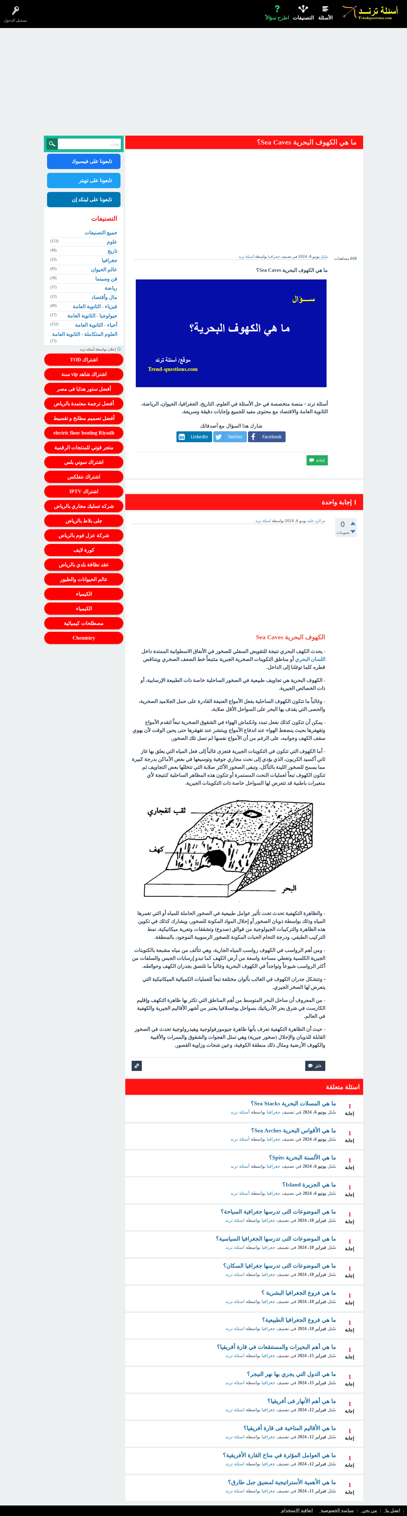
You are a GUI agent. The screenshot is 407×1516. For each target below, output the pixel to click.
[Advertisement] (203, 83)
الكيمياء (84, 594)
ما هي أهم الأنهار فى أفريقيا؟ (301, 1401)
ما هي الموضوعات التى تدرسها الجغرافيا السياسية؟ (276, 1239)
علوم (112, 241)
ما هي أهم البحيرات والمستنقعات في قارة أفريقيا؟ (276, 1347)
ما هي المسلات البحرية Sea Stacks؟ (293, 1103)
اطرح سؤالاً (277, 17)
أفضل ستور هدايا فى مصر (84, 389)
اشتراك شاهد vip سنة (84, 374)
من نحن (369, 1511)
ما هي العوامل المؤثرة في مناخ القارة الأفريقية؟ (279, 1455)
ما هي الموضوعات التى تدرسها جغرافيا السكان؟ (279, 1266)
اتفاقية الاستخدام (297, 1511)
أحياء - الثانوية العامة (96, 325)
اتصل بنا (392, 1511)
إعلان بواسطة (98, 349)
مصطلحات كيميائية (84, 623)
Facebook (271, 436)
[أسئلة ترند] (370, 12)
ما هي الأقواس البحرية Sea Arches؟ (293, 1130)
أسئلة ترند (240, 1112)
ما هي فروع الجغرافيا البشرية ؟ (298, 1293)
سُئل (324, 256)
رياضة (111, 288)
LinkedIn (199, 436)
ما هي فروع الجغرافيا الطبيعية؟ (299, 1320)
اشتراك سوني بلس (83, 462)
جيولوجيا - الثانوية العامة (92, 315)
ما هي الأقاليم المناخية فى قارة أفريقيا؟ (290, 1428)
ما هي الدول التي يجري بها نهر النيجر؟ (291, 1374)
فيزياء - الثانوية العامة (95, 306)
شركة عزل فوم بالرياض (84, 535)
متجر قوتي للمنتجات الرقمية (84, 447)
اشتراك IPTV (83, 491)
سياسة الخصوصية (337, 1511)
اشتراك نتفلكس (83, 476)
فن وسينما (106, 278)
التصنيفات (303, 17)
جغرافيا (274, 256)
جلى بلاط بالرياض (84, 520)
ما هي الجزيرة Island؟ (309, 1184)
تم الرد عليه (316, 521)
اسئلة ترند (235, 1220)
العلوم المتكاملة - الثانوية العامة (84, 334)
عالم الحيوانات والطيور (84, 579)
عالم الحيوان (104, 269)
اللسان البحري (310, 659)
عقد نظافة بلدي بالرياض (84, 564)
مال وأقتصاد (104, 297)
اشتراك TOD (84, 359)
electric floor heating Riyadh (83, 433)
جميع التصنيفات (101, 232)
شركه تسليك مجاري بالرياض (84, 506)
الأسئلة (325, 17)
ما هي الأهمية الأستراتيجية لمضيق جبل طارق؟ (282, 1482)
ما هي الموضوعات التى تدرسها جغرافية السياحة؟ (278, 1211)
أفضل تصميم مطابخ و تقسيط (83, 418)
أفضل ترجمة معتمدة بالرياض (84, 403)
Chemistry (83, 638)
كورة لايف (83, 550)
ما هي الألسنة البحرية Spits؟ (302, 1157)
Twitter (235, 436)
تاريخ (112, 251)
